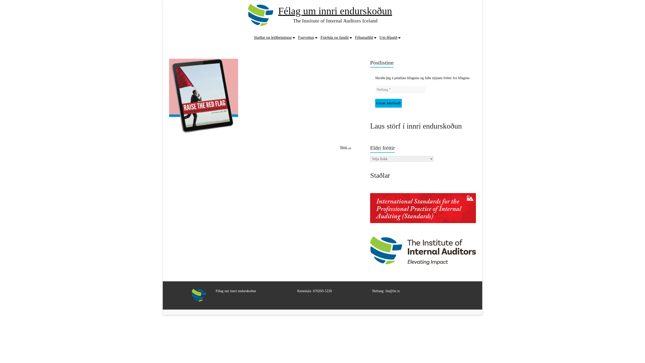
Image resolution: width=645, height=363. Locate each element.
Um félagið (388, 37)
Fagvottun (306, 37)
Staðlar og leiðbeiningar (273, 37)
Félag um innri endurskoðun (335, 11)
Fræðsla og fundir (334, 37)
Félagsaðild (364, 37)
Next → (345, 147)
